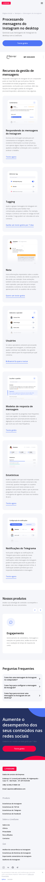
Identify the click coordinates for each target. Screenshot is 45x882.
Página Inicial (7, 13)
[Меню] (42, 3)
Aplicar (4, 879)
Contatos (6, 838)
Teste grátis (22, 43)
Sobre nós (6, 825)
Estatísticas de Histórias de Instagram (17, 853)
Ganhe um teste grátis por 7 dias (20, 225)
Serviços (18, 13)
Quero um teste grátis (15, 295)
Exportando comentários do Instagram (17, 856)
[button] (22, 679)
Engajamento (15, 633)
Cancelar (10, 879)
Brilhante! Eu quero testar (17, 361)
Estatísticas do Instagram (12, 804)
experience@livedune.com (16, 789)
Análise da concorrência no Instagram (16, 850)
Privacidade (7, 832)
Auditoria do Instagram (11, 860)
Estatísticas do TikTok (11, 807)
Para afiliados (8, 835)
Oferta (5, 828)
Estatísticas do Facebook (12, 814)
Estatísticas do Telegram (12, 810)
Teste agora (11, 157)
